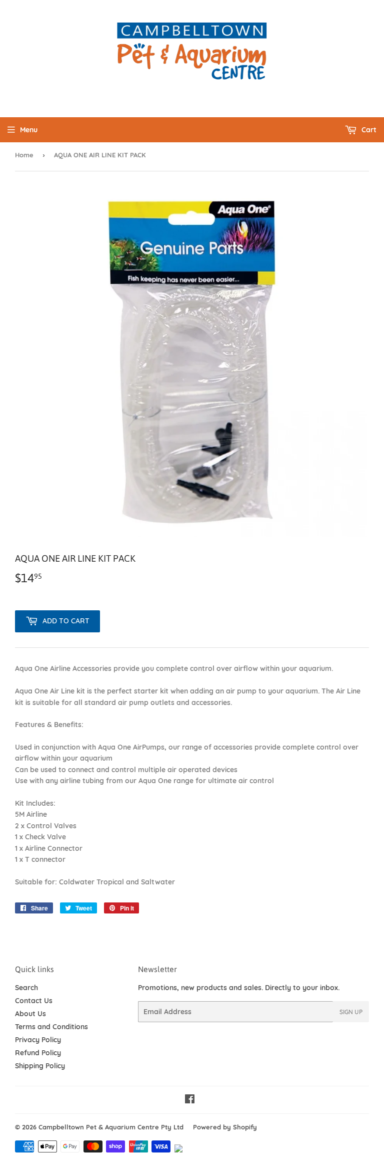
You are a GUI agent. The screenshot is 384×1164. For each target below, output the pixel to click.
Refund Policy (38, 1052)
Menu (29, 129)
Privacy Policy (38, 1039)
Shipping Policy (40, 1065)
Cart (368, 129)
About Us (30, 1013)
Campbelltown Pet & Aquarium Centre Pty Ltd (111, 1127)
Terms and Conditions (51, 1026)
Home (24, 155)
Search (26, 987)
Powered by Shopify (225, 1127)
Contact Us (33, 1000)
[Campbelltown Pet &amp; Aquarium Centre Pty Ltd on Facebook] (189, 1100)
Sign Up (351, 1012)
